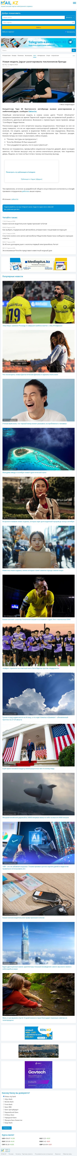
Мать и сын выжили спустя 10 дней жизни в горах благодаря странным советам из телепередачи (35, 1017)
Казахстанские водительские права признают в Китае (23, 916)
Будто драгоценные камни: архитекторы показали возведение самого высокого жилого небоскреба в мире (37, 966)
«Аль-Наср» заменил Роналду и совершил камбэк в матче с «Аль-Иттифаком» (33, 324)
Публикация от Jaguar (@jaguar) (31, 179)
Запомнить (71, 32)
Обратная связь (67, 1154)
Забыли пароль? (8, 32)
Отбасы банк (9, 1115)
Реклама (11, 1154)
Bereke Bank (9, 1102)
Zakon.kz (32, 111)
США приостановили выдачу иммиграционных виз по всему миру (28, 767)
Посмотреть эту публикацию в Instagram (20, 172)
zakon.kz (14, 199)
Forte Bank (8, 1104)
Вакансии (58, 1154)
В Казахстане (7, 55)
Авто (34, 55)
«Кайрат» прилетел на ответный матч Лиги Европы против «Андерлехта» (31, 666)
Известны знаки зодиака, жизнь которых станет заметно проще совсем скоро (33, 568)
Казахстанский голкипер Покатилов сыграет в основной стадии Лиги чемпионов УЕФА (36, 618)
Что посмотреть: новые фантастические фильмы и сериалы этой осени (30, 373)
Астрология (55, 55)
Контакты (18, 1154)
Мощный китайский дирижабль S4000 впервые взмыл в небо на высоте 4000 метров (36, 816)
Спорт (48, 55)
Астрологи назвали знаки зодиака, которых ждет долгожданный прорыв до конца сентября (38, 520)
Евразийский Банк (11, 1112)
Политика (21, 55)
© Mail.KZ (3, 1154)
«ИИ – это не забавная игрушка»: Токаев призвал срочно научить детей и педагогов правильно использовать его (35, 866)
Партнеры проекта (27, 1154)
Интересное (41, 55)
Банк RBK (8, 1107)
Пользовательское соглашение (44, 1154)
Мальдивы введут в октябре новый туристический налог (25, 471)
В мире (14, 55)
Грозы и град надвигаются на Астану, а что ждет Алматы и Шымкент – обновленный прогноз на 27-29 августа (35, 717)
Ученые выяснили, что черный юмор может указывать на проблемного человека (34, 422)
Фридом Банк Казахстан (13, 1120)
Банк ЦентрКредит (11, 1110)
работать (25, 191)
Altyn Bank (8, 1099)
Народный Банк (11, 1118)
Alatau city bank (10, 1096)
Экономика (28, 55)
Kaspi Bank (8, 1123)
